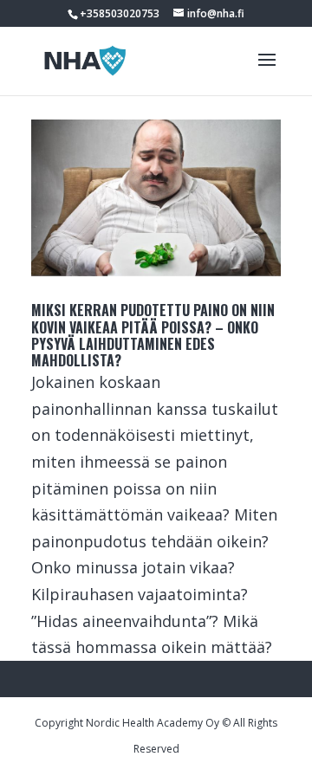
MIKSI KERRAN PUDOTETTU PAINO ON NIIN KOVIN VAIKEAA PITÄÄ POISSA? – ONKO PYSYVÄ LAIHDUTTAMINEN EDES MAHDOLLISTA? (153, 335)
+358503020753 (119, 13)
